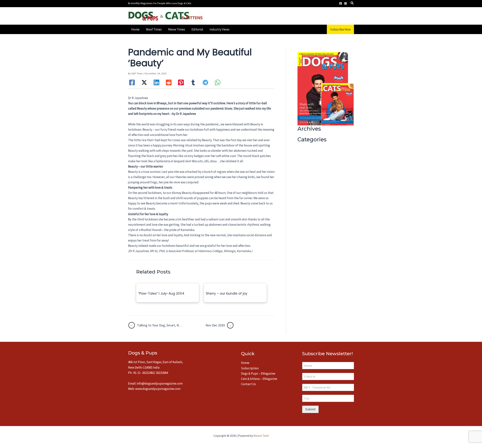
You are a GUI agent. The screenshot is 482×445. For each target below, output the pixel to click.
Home (245, 363)
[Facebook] (340, 3)
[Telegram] (205, 82)
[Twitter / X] (144, 82)
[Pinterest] (181, 82)
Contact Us (248, 384)
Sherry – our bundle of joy (226, 293)
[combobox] (306, 387)
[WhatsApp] (218, 82)
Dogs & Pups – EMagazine (258, 373)
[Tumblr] (193, 82)
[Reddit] (169, 82)
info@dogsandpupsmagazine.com (160, 383)
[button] (352, 3)
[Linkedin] (156, 82)
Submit (310, 409)
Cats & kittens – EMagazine (259, 379)
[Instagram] (345, 3)
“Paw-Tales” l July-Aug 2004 (161, 293)
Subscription (250, 368)
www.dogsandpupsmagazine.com (157, 389)
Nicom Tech (261, 435)
